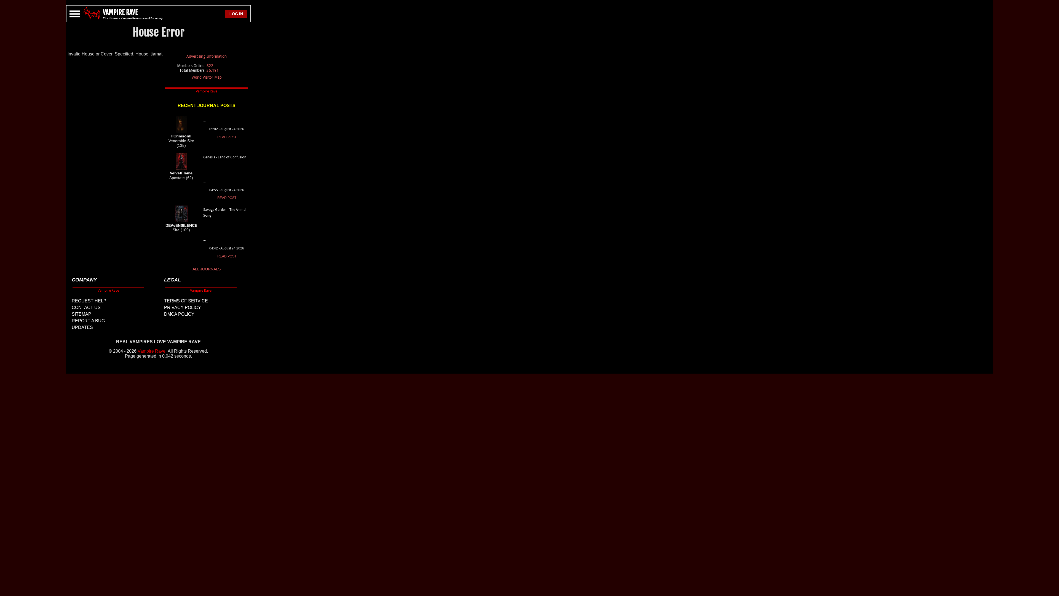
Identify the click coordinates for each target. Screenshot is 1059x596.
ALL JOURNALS (206, 269)
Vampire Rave (151, 351)
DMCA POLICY (179, 314)
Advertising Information (206, 56)
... (204, 120)
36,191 (213, 70)
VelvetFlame (181, 173)
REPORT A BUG (88, 320)
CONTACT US (86, 307)
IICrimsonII (181, 136)
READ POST (226, 137)
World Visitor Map (207, 77)
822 (210, 65)
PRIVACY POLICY (182, 307)
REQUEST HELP (89, 301)
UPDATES (82, 327)
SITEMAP (81, 314)
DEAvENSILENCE (181, 225)
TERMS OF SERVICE (186, 301)
